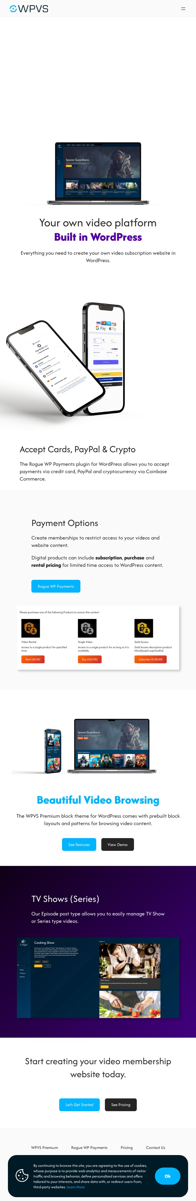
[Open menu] (183, 9)
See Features (79, 845)
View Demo (118, 845)
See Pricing (120, 1105)
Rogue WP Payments (56, 586)
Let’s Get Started (79, 1105)
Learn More (76, 1187)
